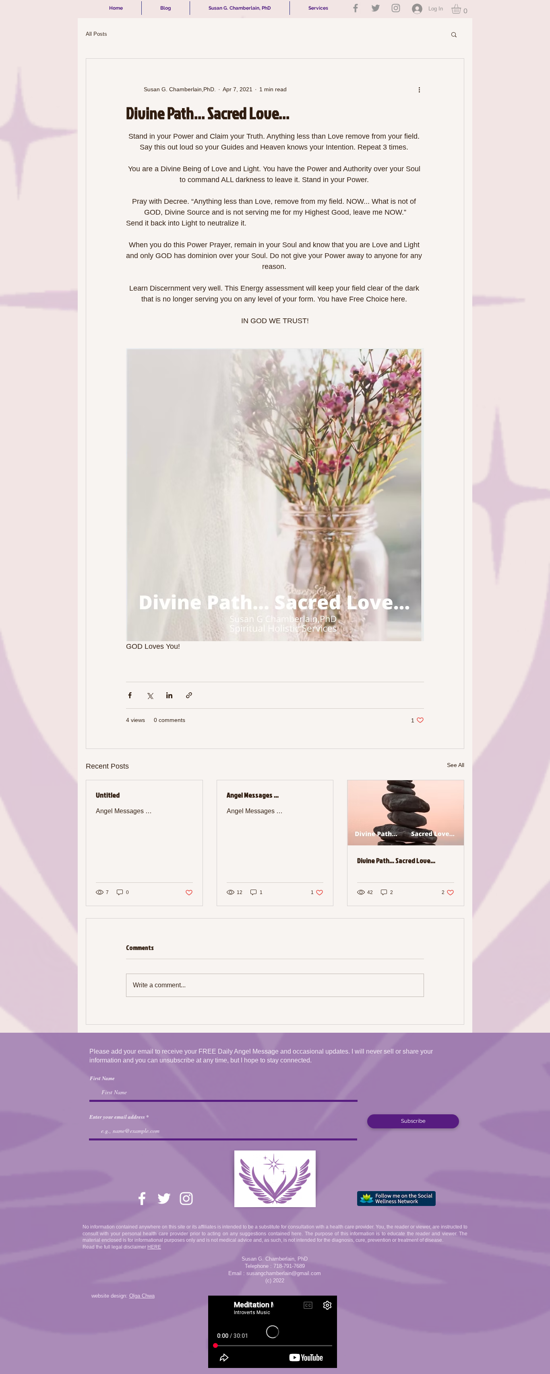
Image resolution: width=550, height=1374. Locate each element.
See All (455, 765)
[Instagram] (395, 8)
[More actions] (419, 89)
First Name (102, 1078)
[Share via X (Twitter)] (149, 695)
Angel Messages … (253, 795)
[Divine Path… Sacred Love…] (405, 812)
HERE (154, 1247)
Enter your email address (117, 1117)
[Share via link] (189, 695)
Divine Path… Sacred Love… (396, 860)
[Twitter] (375, 8)
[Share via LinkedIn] (169, 695)
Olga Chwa (142, 1296)
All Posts (96, 34)
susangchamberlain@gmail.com (283, 1273)
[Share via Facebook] (130, 695)
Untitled (108, 795)
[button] (461, 9)
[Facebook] (355, 8)
